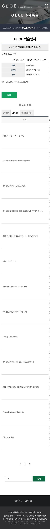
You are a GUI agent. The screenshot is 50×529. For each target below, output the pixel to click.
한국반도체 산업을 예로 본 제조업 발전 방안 (20, 236)
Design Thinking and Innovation (13, 412)
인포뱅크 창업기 (9, 261)
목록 (9, 95)
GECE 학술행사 (28, 28)
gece (19, 6)
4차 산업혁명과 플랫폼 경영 (14, 186)
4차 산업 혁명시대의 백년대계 (15, 286)
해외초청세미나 (27, 113)
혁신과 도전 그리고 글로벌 (13, 136)
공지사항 (16, 28)
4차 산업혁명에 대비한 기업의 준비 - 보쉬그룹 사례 (23, 211)
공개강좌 (15, 113)
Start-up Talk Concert (10, 337)
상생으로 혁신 (8, 437)
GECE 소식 (7, 28)
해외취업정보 (42, 28)
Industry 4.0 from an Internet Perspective (16, 161)
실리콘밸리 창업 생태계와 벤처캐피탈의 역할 (21, 387)
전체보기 (6, 113)
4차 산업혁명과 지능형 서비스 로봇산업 (18, 362)
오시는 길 (18, 501)
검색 (39, 478)
